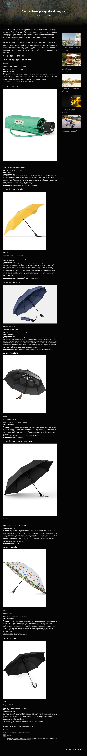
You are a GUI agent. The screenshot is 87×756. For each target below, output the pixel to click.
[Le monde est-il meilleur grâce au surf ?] (71, 86)
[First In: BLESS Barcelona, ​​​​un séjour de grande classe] (71, 44)
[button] (82, 4)
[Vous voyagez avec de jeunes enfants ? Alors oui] (71, 65)
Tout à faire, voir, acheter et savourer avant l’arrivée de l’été (17, 732)
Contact (77, 4)
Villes (55, 4)
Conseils (44, 4)
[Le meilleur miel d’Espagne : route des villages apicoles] (71, 106)
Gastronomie (62, 4)
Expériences (70, 4)
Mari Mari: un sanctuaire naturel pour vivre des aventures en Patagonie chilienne (21, 730)
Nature (50, 4)
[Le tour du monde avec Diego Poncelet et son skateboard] (71, 127)
